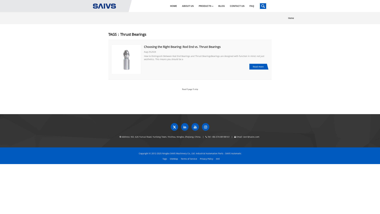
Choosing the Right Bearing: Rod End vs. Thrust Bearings (182, 47)
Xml (218, 158)
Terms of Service (189, 158)
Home (291, 18)
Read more (258, 66)
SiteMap (174, 158)
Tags (165, 158)
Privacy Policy (206, 158)
